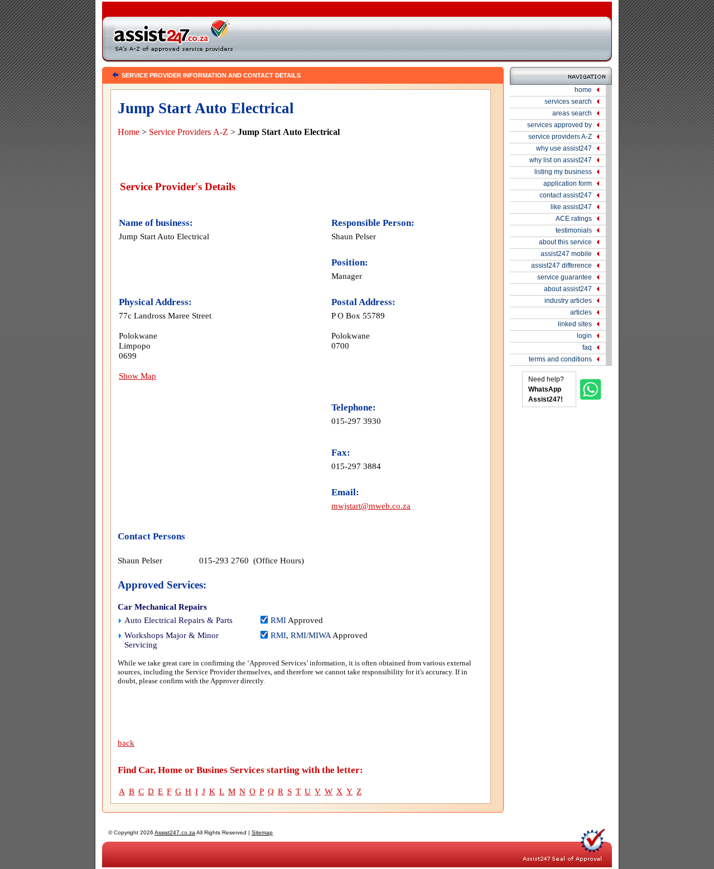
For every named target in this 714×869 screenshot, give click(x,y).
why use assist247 (564, 148)
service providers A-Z (560, 137)
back (126, 742)
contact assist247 (565, 195)
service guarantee (564, 277)
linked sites (575, 324)
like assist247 (571, 207)
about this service (565, 242)
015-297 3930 (356, 421)
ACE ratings (574, 219)
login (584, 336)
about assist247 (568, 289)
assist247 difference (561, 265)
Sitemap (262, 832)
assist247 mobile (566, 254)
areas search (572, 113)
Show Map (137, 375)
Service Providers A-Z (188, 132)
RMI (278, 620)
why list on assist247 (560, 160)
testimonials (574, 230)
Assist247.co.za (175, 832)
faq (587, 347)
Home (128, 132)
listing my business (563, 172)
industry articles (568, 301)
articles (581, 312)
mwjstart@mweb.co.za (371, 505)
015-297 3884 (356, 466)
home (583, 90)
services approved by (559, 125)
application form (567, 183)
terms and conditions (560, 359)
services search (568, 101)
